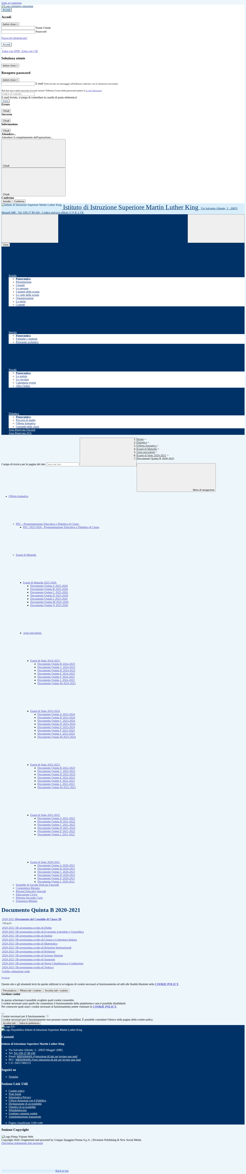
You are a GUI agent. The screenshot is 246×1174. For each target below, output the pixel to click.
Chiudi (6, 111)
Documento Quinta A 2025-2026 (49, 585)
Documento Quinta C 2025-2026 (49, 592)
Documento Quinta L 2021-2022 (56, 834)
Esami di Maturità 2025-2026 (40, 582)
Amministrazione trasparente (25, 1116)
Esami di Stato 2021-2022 (45, 815)
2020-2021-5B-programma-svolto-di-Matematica (29, 943)
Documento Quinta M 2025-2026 (49, 602)
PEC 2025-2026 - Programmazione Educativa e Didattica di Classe (61, 527)
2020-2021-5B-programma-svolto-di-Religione (28, 951)
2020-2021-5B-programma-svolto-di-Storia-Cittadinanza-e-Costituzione (42, 963)
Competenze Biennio (28, 888)
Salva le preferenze (29, 1023)
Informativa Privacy (20, 1097)
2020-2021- (31, 919)
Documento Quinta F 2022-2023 (56, 780)
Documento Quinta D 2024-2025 (56, 670)
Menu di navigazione (203, 490)
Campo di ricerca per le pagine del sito (23, 464)
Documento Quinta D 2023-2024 (56, 724)
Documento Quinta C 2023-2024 (56, 720)
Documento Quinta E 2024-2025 (56, 673)
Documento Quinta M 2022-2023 (56, 787)
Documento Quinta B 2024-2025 (56, 663)
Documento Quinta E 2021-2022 (56, 831)
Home (140, 439)
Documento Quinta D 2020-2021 (56, 875)
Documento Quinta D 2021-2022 (56, 827)
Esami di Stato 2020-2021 (151, 455)
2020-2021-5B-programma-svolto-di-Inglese (27, 935)
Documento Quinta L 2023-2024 (56, 733)
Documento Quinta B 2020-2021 (56, 868)
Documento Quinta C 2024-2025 (56, 667)
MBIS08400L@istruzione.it (47, 1056)
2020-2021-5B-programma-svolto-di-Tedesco (28, 967)
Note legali (15, 1094)
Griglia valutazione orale (16, 971)
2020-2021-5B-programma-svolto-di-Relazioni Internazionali (36, 947)
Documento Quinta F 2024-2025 (56, 676)
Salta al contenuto (11, 2)
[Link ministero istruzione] (17, 6)
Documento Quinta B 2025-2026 (49, 589)
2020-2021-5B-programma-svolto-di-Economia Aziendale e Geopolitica (43, 931)
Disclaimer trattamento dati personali (22, 1143)
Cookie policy (17, 1090)
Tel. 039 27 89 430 (24, 1053)
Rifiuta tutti (30, 990)
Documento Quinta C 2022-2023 (56, 771)
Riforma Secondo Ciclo (29, 897)
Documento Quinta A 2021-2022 (56, 818)
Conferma (19, 201)
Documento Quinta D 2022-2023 (56, 774)
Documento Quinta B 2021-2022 (56, 821)
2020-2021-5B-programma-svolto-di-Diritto (27, 927)
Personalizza (9, 990)
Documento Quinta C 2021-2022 (56, 824)
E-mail (39, 83)
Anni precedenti (146, 452)
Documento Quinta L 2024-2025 (56, 680)
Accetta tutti (56, 990)
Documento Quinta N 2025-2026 (49, 605)
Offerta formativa (147, 445)
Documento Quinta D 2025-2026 (49, 595)
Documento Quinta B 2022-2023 (56, 767)
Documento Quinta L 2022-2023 (56, 784)
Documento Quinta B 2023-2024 (56, 717)
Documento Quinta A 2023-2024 (56, 714)
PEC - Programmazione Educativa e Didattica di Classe (48, 523)
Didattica (142, 442)
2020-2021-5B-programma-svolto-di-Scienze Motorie (32, 955)
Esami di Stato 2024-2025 (45, 660)
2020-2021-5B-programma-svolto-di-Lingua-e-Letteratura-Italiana (39, 939)
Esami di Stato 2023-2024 (45, 711)
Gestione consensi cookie (23, 1113)
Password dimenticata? (14, 38)
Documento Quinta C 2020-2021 (56, 871)
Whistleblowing (18, 1110)
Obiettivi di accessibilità (22, 1107)
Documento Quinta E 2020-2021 (56, 878)
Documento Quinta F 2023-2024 (56, 730)
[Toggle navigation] (29, 228)
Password (40, 31)
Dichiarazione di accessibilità (25, 1103)
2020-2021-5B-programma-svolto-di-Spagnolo (28, 959)
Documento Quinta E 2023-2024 (56, 727)
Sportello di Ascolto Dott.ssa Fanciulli (37, 884)
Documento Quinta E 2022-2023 (56, 777)
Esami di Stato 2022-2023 (45, 764)
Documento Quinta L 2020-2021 (56, 881)
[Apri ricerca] (216, 228)
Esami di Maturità (147, 448)
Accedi (6, 9)
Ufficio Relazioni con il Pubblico (27, 1100)
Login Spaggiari (94, 90)
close (5, 244)
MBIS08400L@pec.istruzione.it (48, 1059)
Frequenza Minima (26, 901)
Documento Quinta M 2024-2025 (56, 683)
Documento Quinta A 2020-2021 (56, 865)
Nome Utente (43, 27)
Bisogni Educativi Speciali (31, 891)
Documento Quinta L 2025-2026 (49, 598)
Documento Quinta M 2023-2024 (56, 736)
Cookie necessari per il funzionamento (23, 1016)
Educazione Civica (26, 894)
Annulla (7, 201)
